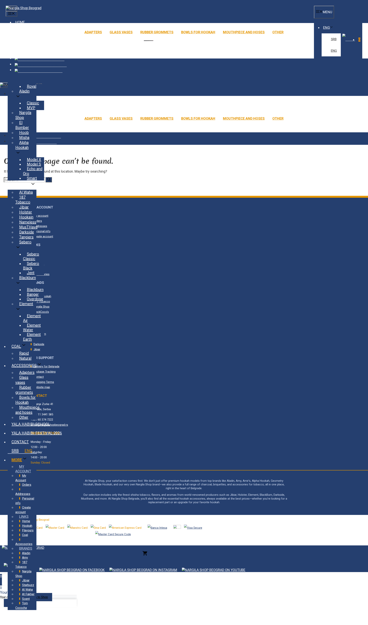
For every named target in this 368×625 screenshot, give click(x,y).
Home (26, 521)
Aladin (24, 91)
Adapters (93, 32)
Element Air (32, 318)
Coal (16, 346)
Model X (34, 159)
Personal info (24, 501)
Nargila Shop (23, 115)
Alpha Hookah (22, 145)
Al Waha (26, 192)
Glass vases (121, 32)
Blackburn (27, 277)
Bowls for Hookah (198, 32)
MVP (31, 107)
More (17, 460)
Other (277, 32)
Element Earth (32, 336)
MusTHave (28, 227)
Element (26, 303)
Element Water (32, 327)
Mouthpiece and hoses (244, 32)
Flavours (21, 185)
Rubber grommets (156, 32)
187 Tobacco (22, 199)
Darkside (26, 232)
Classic (33, 103)
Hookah (27, 526)
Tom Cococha (21, 605)
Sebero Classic (31, 256)
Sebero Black (31, 265)
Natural (25, 358)
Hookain (26, 217)
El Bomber (22, 125)
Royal (31, 86)
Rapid (24, 353)
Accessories (24, 365)
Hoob (24, 132)
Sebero (25, 242)
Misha (24, 137)
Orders (26, 485)
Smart (32, 178)
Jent (30, 272)
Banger (33, 294)
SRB (334, 39)
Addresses (22, 494)
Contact (20, 442)
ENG (326, 28)
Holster (25, 212)
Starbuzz (28, 585)
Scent (26, 599)
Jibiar (24, 207)
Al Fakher (28, 594)
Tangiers (26, 237)
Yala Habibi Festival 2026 (37, 433)
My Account (20, 478)
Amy (25, 557)
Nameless (27, 222)
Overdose (35, 299)
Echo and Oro (32, 171)
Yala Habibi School (31, 424)
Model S (34, 164)
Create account (23, 510)
